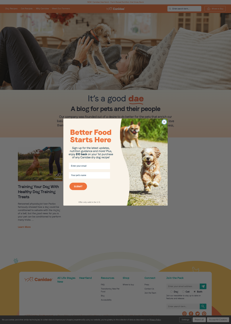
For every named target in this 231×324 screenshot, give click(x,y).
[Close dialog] (164, 122)
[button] (89, 190)
